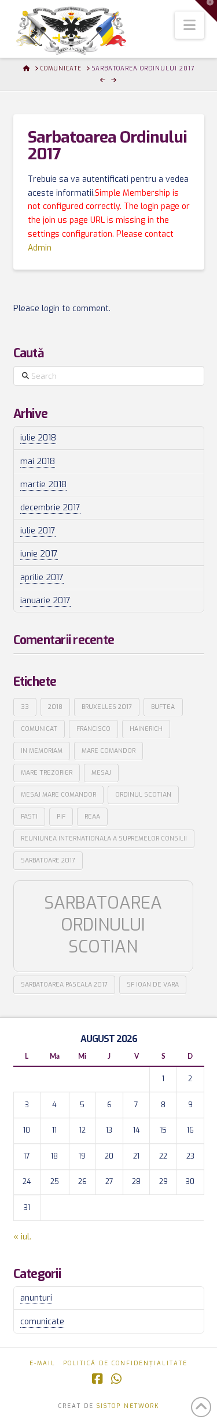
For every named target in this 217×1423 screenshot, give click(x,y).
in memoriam (41, 750)
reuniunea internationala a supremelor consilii (104, 838)
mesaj (101, 772)
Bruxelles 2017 (107, 707)
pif (61, 816)
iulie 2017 (38, 530)
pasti (29, 816)
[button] (189, 25)
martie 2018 (43, 484)
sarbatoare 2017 (48, 860)
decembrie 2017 (50, 507)
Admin (40, 247)
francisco (93, 728)
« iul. (22, 1236)
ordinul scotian (143, 794)
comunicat (39, 728)
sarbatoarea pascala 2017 (64, 984)
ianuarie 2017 (45, 600)
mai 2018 (37, 461)
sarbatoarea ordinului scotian (103, 925)
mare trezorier (46, 772)
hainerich (146, 728)
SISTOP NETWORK (128, 1406)
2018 (55, 707)
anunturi (36, 1298)
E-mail (43, 1363)
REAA (92, 816)
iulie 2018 (38, 437)
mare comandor (108, 750)
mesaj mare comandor (58, 794)
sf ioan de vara (153, 984)
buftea (163, 707)
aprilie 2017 (42, 577)
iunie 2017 (39, 553)
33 (25, 707)
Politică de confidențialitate (125, 1363)
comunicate (42, 1321)
